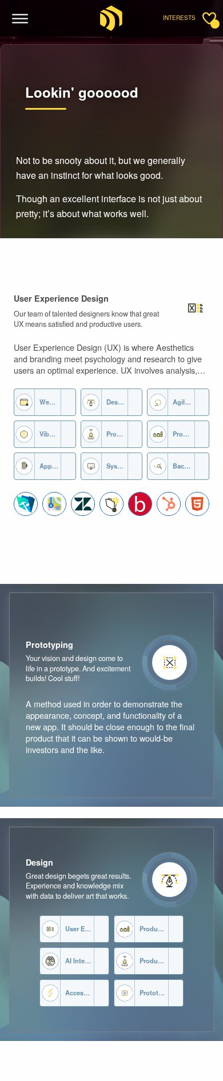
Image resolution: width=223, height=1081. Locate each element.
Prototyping (49, 644)
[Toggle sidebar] (209, 18)
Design (39, 862)
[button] (26, 504)
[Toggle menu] (20, 19)
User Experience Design (61, 298)
